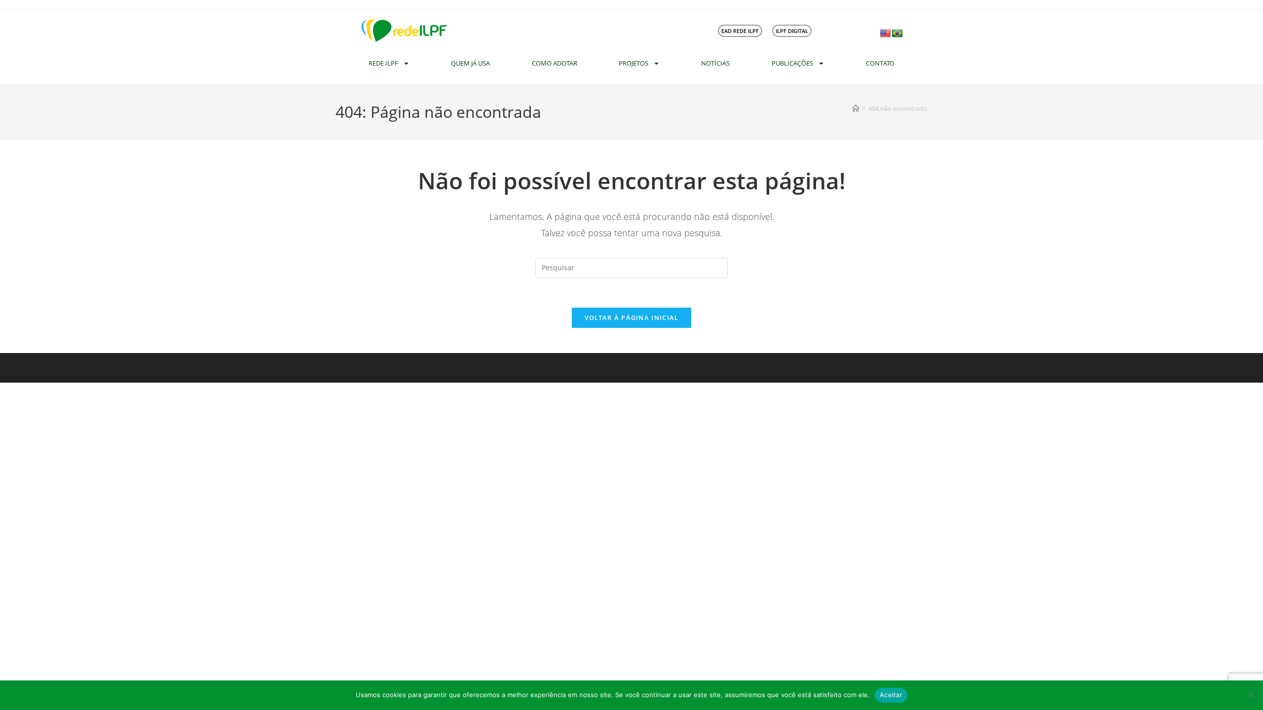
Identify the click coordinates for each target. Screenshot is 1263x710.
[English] (885, 33)
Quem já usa (470, 63)
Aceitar (891, 695)
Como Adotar (554, 63)
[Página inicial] (856, 108)
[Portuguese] (897, 33)
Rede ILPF (383, 63)
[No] (1251, 695)
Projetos (633, 63)
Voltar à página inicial (632, 317)
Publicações (792, 63)
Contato (880, 63)
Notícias (715, 63)
